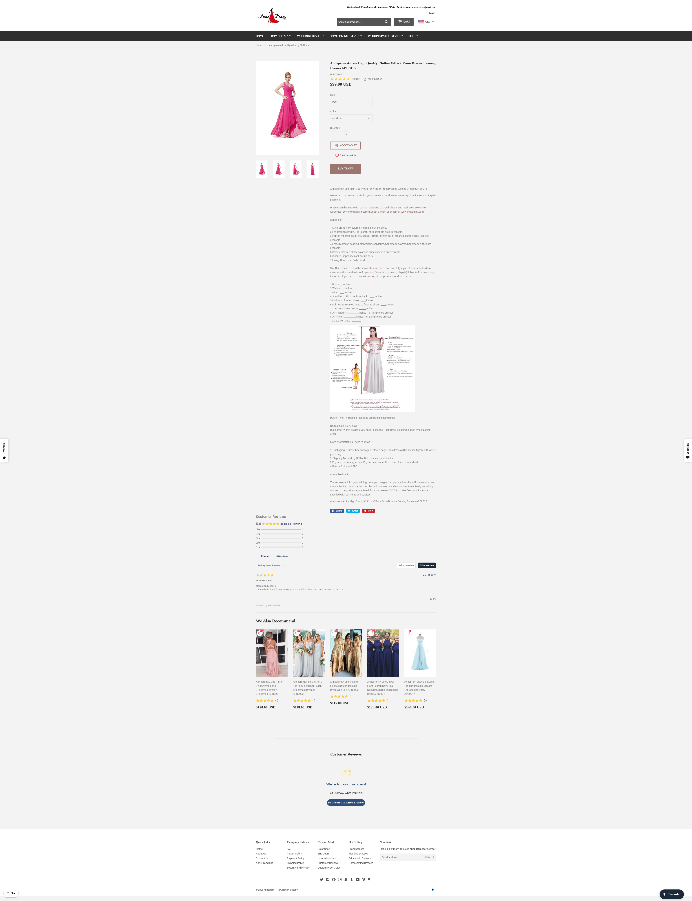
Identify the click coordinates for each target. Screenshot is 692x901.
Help (412, 36)
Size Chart (323, 853)
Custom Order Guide (329, 867)
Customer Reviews (328, 863)
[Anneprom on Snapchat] (346, 880)
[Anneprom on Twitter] (321, 880)
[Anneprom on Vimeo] (363, 880)
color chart (379, 252)
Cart (406, 21)
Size (332, 94)
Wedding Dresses (309, 36)
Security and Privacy (298, 867)
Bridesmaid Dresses (360, 858)
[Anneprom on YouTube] (358, 880)
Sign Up (429, 857)
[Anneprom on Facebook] (328, 880)
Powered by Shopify (288, 889)
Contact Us (262, 858)
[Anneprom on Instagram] (340, 880)
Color (333, 111)
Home (260, 36)
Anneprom (269, 889)
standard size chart (380, 268)
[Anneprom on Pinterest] (334, 880)
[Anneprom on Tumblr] (351, 880)
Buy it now (345, 168)
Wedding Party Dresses (384, 36)
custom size (367, 276)
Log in (432, 13)
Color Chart (324, 848)
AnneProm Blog (264, 863)
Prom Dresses (279, 36)
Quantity (335, 128)
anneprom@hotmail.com (372, 211)
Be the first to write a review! (346, 802)
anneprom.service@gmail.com (407, 211)
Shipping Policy (295, 863)
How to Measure (327, 858)
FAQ (354, 466)
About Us (261, 853)
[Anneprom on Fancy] (369, 880)
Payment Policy (295, 858)
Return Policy (339, 466)
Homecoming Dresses (345, 36)
